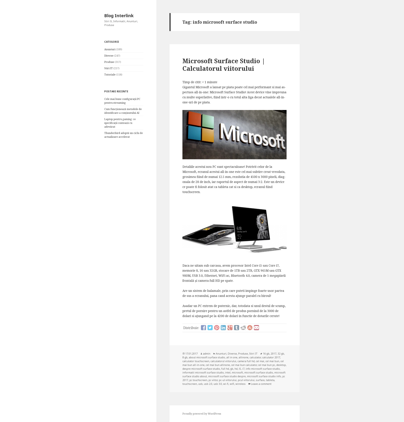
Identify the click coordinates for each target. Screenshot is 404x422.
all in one (231, 357)
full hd (225, 368)
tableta (270, 380)
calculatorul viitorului (223, 361)
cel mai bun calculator (244, 365)
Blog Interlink (119, 15)
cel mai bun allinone (218, 365)
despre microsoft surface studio (201, 368)
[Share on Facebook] (203, 327)
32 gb (281, 353)
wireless (240, 384)
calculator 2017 (271, 357)
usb (200, 384)
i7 (243, 368)
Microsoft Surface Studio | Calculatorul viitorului (223, 64)
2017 (273, 353)
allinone (243, 357)
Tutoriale (110, 74)
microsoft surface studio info (264, 376)
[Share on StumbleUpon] (249, 327)
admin (206, 353)
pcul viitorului (246, 380)
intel (228, 372)
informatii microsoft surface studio (203, 372)
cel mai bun (272, 361)
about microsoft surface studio (207, 357)
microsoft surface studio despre (227, 376)
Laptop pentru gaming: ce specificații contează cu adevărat (120, 122)
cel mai (260, 361)
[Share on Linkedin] (223, 327)
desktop (281, 365)
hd (236, 368)
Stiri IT (108, 68)
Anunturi (109, 49)
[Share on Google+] (229, 327)
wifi (232, 384)
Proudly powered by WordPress (201, 413)
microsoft (237, 372)
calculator (255, 357)
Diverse (108, 55)
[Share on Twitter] (210, 327)
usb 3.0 (218, 384)
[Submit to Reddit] (243, 327)
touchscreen (189, 384)
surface (260, 380)
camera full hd (246, 361)
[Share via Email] (256, 327)
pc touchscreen (198, 380)
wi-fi (226, 384)
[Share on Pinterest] (216, 327)
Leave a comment (261, 384)
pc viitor (213, 380)
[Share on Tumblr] (236, 327)
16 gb (266, 353)
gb (231, 368)
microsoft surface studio (258, 372)
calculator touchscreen (195, 361)
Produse (109, 62)
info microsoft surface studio (263, 368)
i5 (240, 368)
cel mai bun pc (266, 365)
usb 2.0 (208, 384)
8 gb (184, 357)
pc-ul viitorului (228, 380)
